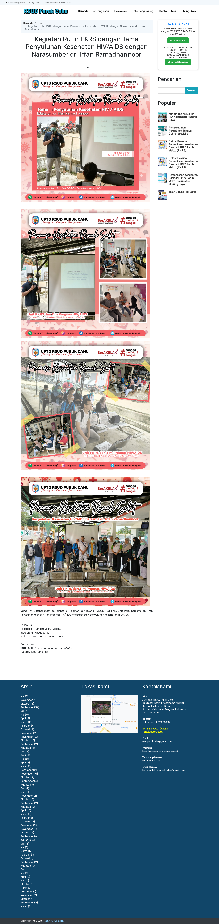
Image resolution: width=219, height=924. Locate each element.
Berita (163, 11)
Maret (24, 722)
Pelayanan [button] (120, 11)
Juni (23, 755)
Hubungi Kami (188, 11)
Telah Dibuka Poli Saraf (182, 191)
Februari (25, 725)
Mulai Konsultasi (178, 40)
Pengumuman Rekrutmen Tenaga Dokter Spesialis (180, 130)
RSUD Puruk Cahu (53, 920)
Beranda (83, 11)
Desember (27, 733)
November (27, 699)
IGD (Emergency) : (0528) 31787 (24, 2)
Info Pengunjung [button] (143, 11)
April (23, 718)
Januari (25, 729)
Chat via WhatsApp (178, 62)
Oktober (25, 703)
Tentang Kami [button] (100, 11)
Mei (23, 696)
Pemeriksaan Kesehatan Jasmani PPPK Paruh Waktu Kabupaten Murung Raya (183, 179)
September (27, 707)
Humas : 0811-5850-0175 (58, 2)
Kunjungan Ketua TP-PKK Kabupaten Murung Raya (183, 116)
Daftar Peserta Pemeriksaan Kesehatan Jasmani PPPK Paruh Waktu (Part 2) (183, 146)
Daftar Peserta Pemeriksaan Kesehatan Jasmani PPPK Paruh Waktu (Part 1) (183, 163)
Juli (23, 711)
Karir (173, 11)
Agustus (26, 747)
